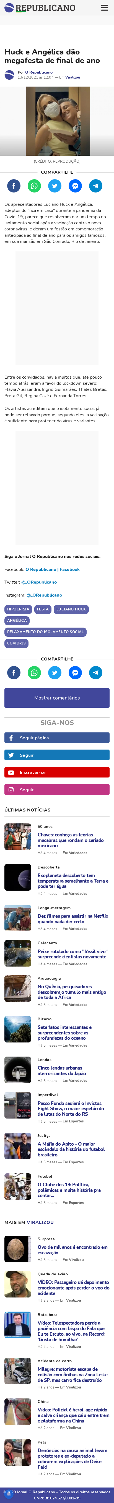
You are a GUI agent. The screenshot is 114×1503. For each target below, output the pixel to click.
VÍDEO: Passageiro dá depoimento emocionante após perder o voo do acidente (73, 1288)
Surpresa (46, 1239)
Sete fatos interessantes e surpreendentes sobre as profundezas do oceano (64, 1033)
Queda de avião (53, 1274)
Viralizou (72, 77)
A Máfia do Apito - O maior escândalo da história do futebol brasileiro (71, 1149)
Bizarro (45, 1019)
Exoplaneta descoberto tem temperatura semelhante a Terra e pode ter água (73, 881)
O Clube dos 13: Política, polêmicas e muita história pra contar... (69, 1190)
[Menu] (104, 8)
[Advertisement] (57, 308)
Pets (42, 1442)
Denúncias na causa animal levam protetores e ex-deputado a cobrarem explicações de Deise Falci (72, 1459)
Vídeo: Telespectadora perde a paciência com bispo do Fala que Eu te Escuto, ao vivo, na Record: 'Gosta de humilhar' (71, 1331)
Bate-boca (48, 1314)
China (43, 1401)
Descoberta (49, 867)
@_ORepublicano (39, 582)
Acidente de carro (55, 1361)
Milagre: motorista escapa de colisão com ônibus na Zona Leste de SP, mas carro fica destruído (72, 1375)
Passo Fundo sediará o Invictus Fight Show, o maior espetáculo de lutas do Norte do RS (71, 1109)
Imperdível (48, 1095)
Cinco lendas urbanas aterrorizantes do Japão (62, 1070)
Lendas (44, 1059)
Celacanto (47, 943)
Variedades (78, 853)
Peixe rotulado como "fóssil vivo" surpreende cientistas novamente (73, 954)
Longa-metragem (54, 908)
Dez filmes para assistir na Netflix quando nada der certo (73, 919)
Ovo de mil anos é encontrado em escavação (73, 1250)
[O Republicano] (9, 75)
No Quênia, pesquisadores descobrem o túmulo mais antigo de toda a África (72, 992)
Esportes (76, 1121)
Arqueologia (49, 978)
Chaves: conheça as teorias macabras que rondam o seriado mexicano (71, 840)
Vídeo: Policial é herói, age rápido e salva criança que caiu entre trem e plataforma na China (74, 1415)
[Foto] (17, 836)
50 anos (45, 826)
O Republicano (39, 72)
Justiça (44, 1135)
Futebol (45, 1176)
